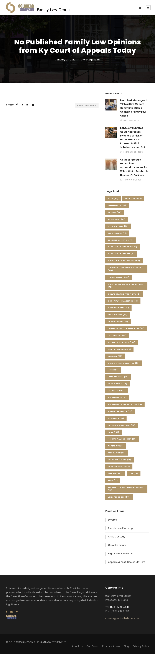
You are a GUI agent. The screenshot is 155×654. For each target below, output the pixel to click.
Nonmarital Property (122, 439)
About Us (77, 646)
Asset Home (116, 219)
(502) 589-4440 (120, 607)
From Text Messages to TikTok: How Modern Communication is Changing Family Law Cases (134, 108)
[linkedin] (11, 611)
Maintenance (117, 397)
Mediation (116, 418)
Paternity (116, 446)
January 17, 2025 (133, 180)
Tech (113, 480)
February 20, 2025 (133, 152)
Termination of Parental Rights (125, 488)
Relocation (117, 453)
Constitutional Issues (123, 301)
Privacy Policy (141, 646)
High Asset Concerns (120, 553)
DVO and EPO (117, 335)
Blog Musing (117, 233)
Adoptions (133, 198)
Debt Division (117, 314)
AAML (113, 198)
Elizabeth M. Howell (121, 342)
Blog (126, 646)
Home (113, 370)
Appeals (115, 212)
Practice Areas (111, 646)
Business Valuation (121, 240)
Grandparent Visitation (124, 363)
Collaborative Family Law (124, 294)
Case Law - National (121, 254)
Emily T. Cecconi (119, 349)
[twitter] (17, 611)
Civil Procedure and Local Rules (125, 285)
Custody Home (118, 308)
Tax (133, 473)
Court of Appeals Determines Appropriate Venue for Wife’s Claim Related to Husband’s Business (134, 167)
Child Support (118, 277)
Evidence (115, 356)
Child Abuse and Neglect (124, 261)
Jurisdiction (117, 384)
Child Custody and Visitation (124, 269)
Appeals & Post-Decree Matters (126, 562)
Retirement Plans (119, 459)
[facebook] (6, 611)
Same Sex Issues (119, 466)
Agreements (117, 205)
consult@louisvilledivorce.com (123, 618)
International (118, 377)
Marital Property (120, 411)
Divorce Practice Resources (126, 328)
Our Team (92, 646)
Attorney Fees (118, 226)
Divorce (112, 519)
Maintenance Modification (125, 404)
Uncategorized (90, 59)
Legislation (117, 390)
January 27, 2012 (65, 59)
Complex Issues (117, 545)
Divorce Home (118, 321)
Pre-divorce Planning (120, 528)
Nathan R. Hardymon (121, 425)
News (113, 432)
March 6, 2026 (131, 120)
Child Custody (116, 536)
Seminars (115, 473)
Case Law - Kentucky (122, 247)
